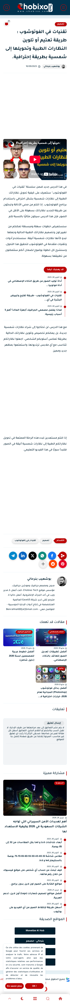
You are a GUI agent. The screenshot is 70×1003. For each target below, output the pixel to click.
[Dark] (22, 998)
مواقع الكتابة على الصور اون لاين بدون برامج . (36, 884)
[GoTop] (9, 998)
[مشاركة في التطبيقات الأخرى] (43, 564)
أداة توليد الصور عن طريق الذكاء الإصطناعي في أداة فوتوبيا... (35, 283)
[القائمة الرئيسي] (63, 7)
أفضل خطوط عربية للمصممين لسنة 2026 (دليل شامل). (21, 656)
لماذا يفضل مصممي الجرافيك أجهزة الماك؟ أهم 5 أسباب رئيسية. (33, 312)
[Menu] (35, 998)
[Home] (60, 998)
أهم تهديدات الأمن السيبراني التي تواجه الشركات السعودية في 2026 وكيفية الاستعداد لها (36, 826)
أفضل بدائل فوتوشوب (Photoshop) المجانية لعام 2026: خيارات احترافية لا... (52, 692)
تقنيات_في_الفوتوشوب (25, 541)
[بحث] (6, 7)
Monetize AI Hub (35, 931)
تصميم (60, 24)
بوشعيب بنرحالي (52, 66)
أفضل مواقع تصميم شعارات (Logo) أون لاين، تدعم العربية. (32, 895)
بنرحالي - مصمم (35, 941)
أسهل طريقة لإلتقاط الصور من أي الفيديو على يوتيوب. (35, 909)
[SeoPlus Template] (68, 979)
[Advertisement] (35, 109)
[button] (52, 556)
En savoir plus (14, 986)
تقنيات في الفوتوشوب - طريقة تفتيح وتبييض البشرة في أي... (36, 298)
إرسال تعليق (54, 723)
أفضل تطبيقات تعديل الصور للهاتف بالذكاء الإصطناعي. (54, 656)
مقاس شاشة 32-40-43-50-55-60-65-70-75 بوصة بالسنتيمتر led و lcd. (34, 858)
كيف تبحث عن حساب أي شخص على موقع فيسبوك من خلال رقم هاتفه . (32, 872)
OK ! (34, 986)
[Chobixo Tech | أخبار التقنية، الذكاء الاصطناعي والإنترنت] (35, 7)
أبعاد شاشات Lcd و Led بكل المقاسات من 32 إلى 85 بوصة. (34, 844)
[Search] (47, 998)
